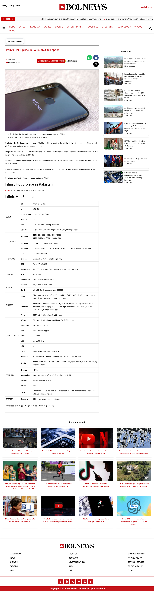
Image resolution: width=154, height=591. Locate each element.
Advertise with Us (77, 562)
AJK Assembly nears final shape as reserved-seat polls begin (134, 110)
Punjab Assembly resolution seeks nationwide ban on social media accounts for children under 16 (20, 486)
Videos (138, 27)
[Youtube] (78, 581)
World (48, 27)
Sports (59, 27)
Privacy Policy (135, 558)
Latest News (17, 41)
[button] (89, 57)
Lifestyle (107, 27)
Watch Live (146, 7)
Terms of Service (136, 562)
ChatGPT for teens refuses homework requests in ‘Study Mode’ (134, 521)
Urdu (12, 30)
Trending (14, 566)
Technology (123, 27)
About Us (73, 554)
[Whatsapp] (60, 581)
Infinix (7, 190)
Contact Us (74, 558)
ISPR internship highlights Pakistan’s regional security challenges (135, 143)
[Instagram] (84, 581)
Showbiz (14, 562)
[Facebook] (66, 581)
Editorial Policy (135, 566)
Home (12, 27)
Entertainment (75, 27)
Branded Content (136, 554)
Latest (23, 27)
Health (13, 558)
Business (93, 27)
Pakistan (35, 27)
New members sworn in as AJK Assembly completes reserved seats (62, 19)
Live (70, 570)
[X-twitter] (72, 581)
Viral (12, 570)
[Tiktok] (90, 581)
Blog (130, 570)
